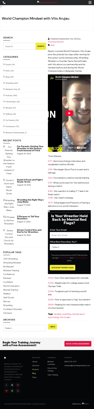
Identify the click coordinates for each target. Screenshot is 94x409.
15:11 (50, 202)
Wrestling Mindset (56, 42)
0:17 (50, 161)
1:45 (50, 169)
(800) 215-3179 (70, 361)
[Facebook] (6, 385)
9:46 (50, 191)
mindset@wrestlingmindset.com (77, 365)
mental (75, 314)
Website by (76, 404)
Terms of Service (80, 258)
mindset (57, 314)
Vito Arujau (65, 317)
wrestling (66, 314)
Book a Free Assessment (78, 344)
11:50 (50, 197)
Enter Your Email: (59, 230)
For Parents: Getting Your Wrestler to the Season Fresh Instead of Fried (30, 148)
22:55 (50, 283)
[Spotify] (12, 390)
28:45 (50, 304)
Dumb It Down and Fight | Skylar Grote (30, 181)
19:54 (50, 278)
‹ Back (52, 327)
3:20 (50, 177)
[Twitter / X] (12, 385)
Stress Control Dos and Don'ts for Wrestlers (29, 231)
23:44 (50, 291)
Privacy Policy (64, 258)
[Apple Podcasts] (18, 390)
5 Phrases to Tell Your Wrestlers (28, 218)
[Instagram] (18, 385)
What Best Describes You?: (64, 241)
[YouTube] (6, 390)
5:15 (50, 182)
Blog (52, 45)
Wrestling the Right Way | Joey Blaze (30, 201)
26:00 (50, 299)
